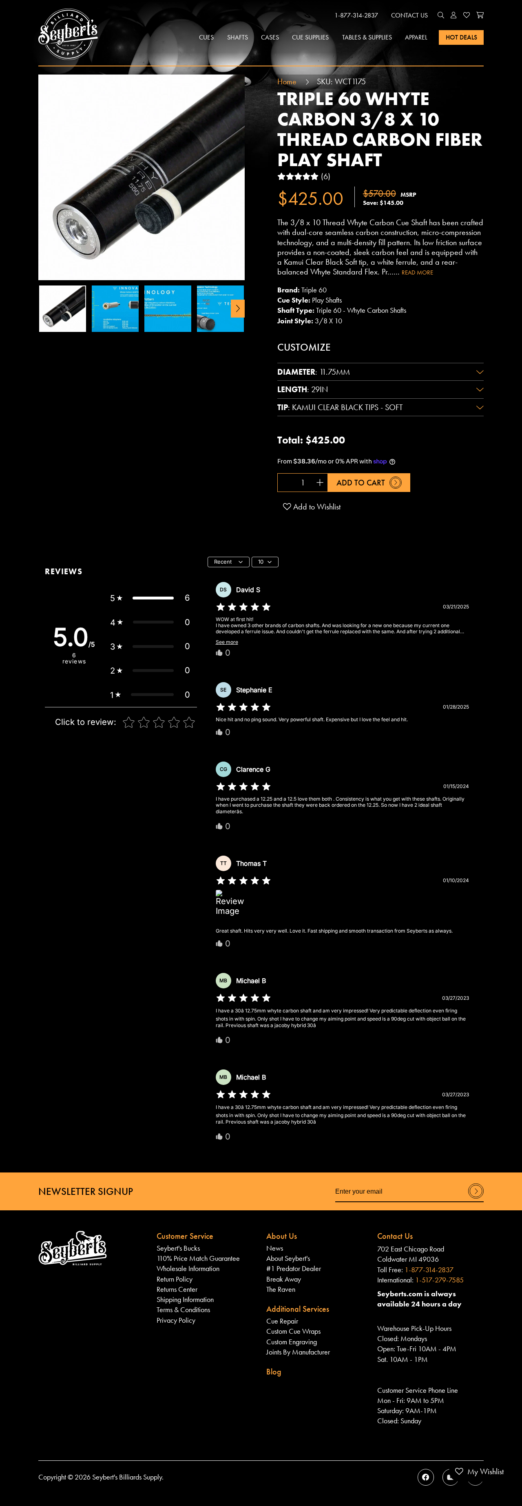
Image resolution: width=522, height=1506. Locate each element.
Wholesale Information (188, 1268)
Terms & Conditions (183, 1309)
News (274, 1248)
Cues (206, 37)
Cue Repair (282, 1321)
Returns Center (177, 1289)
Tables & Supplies (367, 37)
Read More (417, 272)
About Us (281, 1236)
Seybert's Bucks (178, 1248)
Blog (273, 1371)
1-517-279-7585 (439, 1279)
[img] (243, 607)
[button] (440, 15)
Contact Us (409, 15)
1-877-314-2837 (356, 15)
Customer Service (185, 1236)
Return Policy (174, 1279)
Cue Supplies (310, 37)
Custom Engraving (291, 1341)
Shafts (237, 37)
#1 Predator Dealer (293, 1268)
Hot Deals (461, 37)
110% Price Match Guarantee (198, 1258)
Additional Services (297, 1309)
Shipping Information (185, 1299)
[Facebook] (426, 1477)
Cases (270, 37)
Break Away (283, 1279)
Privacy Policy (176, 1320)
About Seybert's (288, 1258)
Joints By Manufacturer (298, 1352)
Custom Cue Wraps (293, 1331)
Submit (476, 1198)
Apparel (416, 37)
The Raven (280, 1289)
